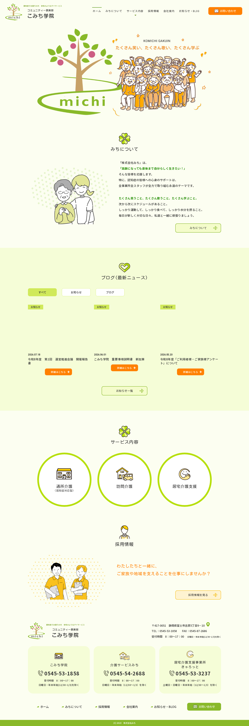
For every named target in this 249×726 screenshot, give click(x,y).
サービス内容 (135, 11)
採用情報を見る (198, 595)
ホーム (97, 11)
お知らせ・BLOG (189, 11)
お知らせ (76, 292)
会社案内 (169, 11)
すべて (42, 292)
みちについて (114, 11)
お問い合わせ (228, 11)
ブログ (110, 292)
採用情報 (153, 11)
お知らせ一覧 (124, 390)
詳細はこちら (58, 372)
